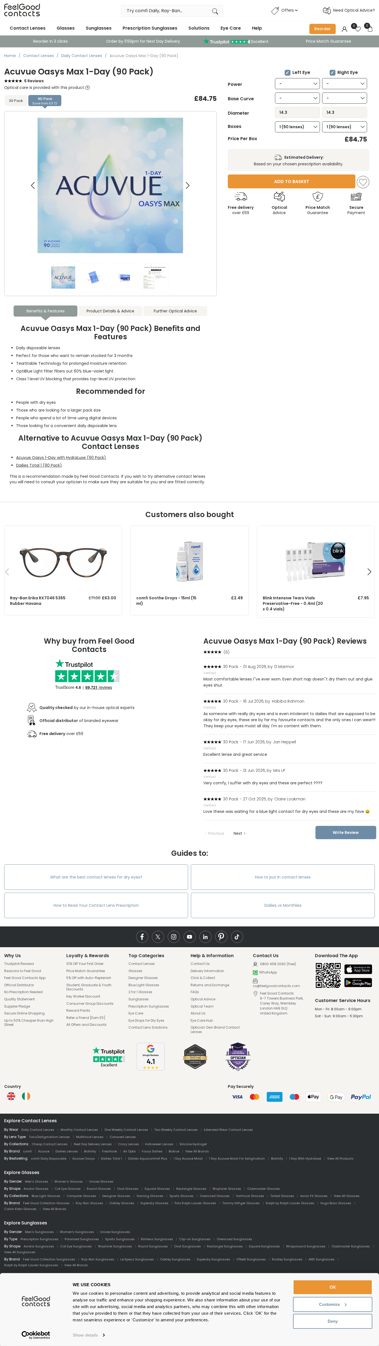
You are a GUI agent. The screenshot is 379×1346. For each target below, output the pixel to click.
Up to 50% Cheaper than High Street (29, 1022)
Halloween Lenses (159, 1144)
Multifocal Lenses (89, 1137)
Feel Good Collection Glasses (46, 1203)
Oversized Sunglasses (234, 1239)
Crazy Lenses (128, 1144)
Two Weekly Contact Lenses (176, 1129)
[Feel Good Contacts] (22, 11)
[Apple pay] (358, 969)
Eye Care (231, 28)
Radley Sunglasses (287, 1259)
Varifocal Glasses (250, 1196)
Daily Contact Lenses (37, 1129)
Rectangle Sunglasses (225, 1246)
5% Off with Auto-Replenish (88, 978)
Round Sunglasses (153, 1246)
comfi (27, 1151)
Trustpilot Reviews (19, 964)
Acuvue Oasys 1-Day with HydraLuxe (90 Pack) (61, 457)
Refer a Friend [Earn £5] (85, 1018)
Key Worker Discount (83, 996)
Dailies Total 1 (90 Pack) (39, 465)
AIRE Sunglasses (322, 1259)
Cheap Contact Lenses (50, 1144)
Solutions (198, 28)
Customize (329, 1304)
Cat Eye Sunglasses (76, 1246)
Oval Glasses (127, 1188)
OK (333, 1287)
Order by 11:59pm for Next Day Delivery (143, 41)
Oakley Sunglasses (175, 1259)
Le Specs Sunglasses (137, 1259)
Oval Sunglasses (187, 1246)
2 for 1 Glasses (140, 992)
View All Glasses (347, 1196)
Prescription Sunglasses (150, 28)
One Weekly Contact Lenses (126, 1129)
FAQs (195, 992)
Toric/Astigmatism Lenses (49, 1137)
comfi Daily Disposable (48, 1158)
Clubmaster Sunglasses (351, 1246)
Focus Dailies (152, 1151)
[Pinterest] (221, 937)
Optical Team (202, 1006)
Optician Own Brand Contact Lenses (215, 1029)
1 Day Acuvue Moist (188, 1158)
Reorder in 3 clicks (50, 41)
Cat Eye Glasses (68, 1188)
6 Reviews (34, 81)
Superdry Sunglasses (213, 1259)
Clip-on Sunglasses (195, 1239)
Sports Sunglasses (120, 1239)
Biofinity (90, 1151)
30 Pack (16, 100)
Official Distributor (19, 985)
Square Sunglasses (264, 1246)
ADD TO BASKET (291, 181)
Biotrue (174, 1151)
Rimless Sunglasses (157, 1239)
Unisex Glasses (101, 1181)
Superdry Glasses (154, 1203)
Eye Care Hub (202, 1020)
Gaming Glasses (150, 1196)
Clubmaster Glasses (263, 1188)
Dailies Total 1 (111, 1158)
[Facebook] (142, 937)
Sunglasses (99, 28)
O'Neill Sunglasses (251, 1259)
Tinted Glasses (282, 1196)
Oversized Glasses (215, 1196)
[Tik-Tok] (237, 937)
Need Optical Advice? (354, 10)
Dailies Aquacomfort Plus (147, 1158)
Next (238, 833)
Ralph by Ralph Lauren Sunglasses (31, 1265)
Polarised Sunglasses (82, 1239)
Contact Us (200, 964)
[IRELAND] (26, 1096)
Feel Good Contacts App (25, 978)
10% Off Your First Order (84, 964)
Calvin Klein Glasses (20, 1209)
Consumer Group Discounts (89, 1003)
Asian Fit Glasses (314, 1196)
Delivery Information (207, 971)
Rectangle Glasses (191, 1188)
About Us (198, 1013)
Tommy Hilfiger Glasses (241, 1203)
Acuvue (43, 1151)
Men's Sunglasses (39, 1232)
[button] (187, 185)
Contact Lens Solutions (148, 1027)
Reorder (322, 29)
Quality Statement (19, 999)
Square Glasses (157, 1188)
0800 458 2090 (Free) (277, 964)
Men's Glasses (36, 1181)
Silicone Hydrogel (193, 1144)
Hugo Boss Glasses (335, 1203)
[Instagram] (174, 937)
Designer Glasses (143, 978)
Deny (333, 1321)
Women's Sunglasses (77, 1232)
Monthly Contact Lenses (79, 1129)
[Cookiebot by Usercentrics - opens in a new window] (36, 1335)
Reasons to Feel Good (22, 971)
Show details (85, 1335)
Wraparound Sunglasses (305, 1246)
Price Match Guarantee (328, 41)
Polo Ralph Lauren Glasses (195, 1203)
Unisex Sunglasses (115, 1232)
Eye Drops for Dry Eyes (146, 1020)
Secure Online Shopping (24, 1013)
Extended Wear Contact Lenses (228, 1129)
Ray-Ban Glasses (89, 1203)
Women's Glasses (68, 1181)
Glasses (66, 28)
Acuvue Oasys (83, 1158)
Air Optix (129, 1151)
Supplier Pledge (17, 1006)
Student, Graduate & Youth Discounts (89, 987)
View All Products (340, 1158)
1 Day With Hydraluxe (305, 1158)
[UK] (11, 1096)
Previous (216, 833)
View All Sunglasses (20, 1252)
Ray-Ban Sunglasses (97, 1259)
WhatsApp (268, 972)
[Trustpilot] (109, 1065)
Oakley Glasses (121, 1203)
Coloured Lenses (123, 1137)
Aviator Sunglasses (39, 1246)
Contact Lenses (28, 28)
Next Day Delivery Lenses (93, 1144)
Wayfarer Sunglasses (115, 1246)
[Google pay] (358, 983)
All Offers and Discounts (86, 1025)
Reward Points (78, 1010)
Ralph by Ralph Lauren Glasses (290, 1203)
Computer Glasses (81, 1196)
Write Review (346, 832)
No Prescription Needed (23, 992)
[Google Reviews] (151, 1069)
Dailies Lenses (66, 1151)
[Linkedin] (205, 937)
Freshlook (109, 1151)
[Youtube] (189, 937)
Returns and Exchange (210, 985)
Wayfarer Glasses (227, 1188)
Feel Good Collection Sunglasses (49, 1259)
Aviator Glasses (36, 1188)
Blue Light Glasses (143, 985)
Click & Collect (203, 978)
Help (257, 28)
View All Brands (197, 1151)
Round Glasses (99, 1188)
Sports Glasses (182, 1196)
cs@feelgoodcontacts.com (276, 985)
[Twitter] (158, 937)
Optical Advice (203, 999)
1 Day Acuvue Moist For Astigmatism (237, 1158)
